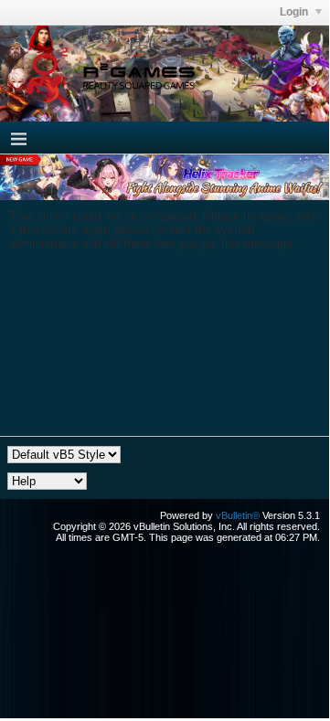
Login (295, 11)
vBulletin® (238, 515)
